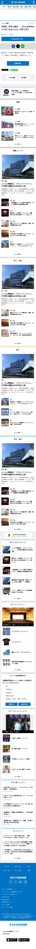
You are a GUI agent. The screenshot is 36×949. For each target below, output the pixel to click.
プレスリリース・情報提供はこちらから (13, 891)
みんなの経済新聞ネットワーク (18, 925)
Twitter (15, 882)
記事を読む (18, 63)
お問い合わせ (6, 897)
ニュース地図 (5, 23)
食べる (9, 6)
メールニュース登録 (8, 907)
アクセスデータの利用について (10, 894)
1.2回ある (9, 689)
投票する (11, 704)
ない (7, 686)
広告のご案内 (6, 899)
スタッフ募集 (6, 904)
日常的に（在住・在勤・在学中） (17, 699)
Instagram (20, 882)
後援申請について (7, 902)
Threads (25, 882)
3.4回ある (9, 692)
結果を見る (24, 704)
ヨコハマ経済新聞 (18, 2)
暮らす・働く (28, 6)
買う (22, 6)
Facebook (10, 882)
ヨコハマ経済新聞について (9, 889)
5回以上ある (10, 696)
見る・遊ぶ (16, 6)
